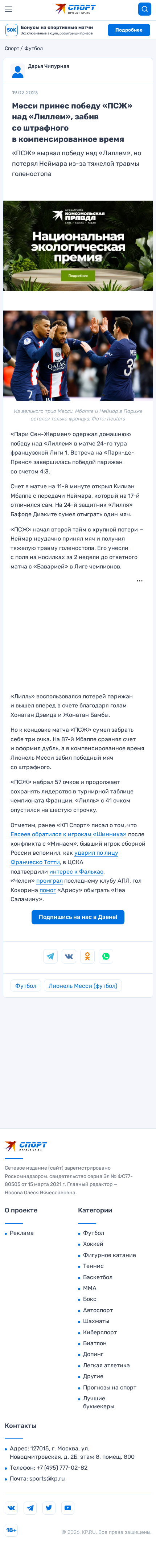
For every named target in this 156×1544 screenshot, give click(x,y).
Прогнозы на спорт (109, 1387)
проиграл (49, 880)
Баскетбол (97, 1277)
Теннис (93, 1265)
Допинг (93, 1354)
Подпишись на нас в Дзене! (78, 916)
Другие (93, 1376)
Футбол (33, 49)
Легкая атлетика (106, 1365)
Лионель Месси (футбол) (83, 985)
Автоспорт (98, 1310)
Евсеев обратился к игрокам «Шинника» (69, 834)
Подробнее (129, 30)
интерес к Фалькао (76, 871)
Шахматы (96, 1321)
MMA (90, 1288)
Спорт (12, 49)
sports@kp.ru (47, 1478)
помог (48, 890)
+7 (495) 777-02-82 (62, 1467)
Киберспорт (100, 1332)
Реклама (22, 1232)
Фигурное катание (109, 1255)
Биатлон (95, 1343)
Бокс (90, 1298)
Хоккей (93, 1243)
